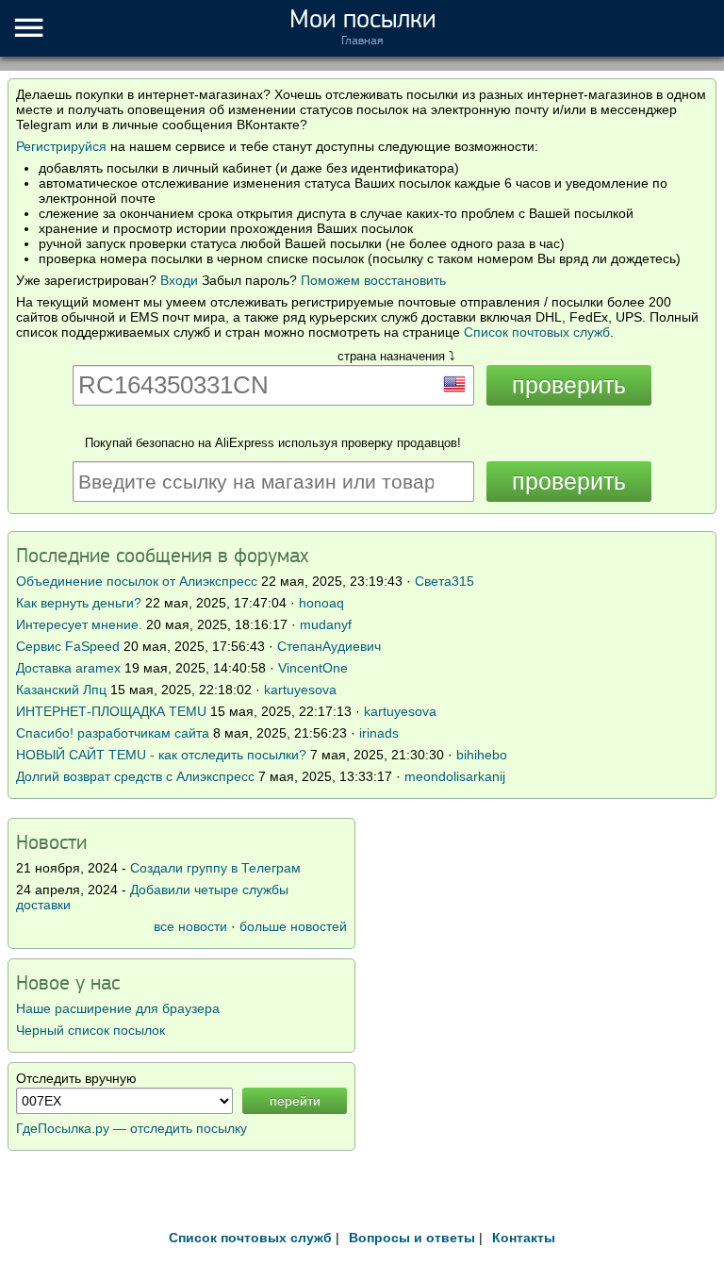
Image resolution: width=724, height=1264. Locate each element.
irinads (379, 732)
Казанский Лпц (61, 689)
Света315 (444, 581)
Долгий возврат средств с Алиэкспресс (135, 776)
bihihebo (481, 754)
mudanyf (326, 624)
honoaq (321, 602)
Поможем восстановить (373, 280)
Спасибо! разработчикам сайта (112, 732)
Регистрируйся (61, 146)
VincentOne (313, 667)
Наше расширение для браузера (118, 1008)
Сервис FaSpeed (68, 646)
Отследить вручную (76, 1078)
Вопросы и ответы (412, 1237)
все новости (190, 926)
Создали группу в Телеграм (215, 867)
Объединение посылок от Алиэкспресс (136, 581)
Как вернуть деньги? (78, 602)
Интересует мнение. (79, 624)
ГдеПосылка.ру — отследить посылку (131, 1128)
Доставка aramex (70, 667)
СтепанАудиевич (329, 646)
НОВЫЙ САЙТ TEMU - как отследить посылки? (161, 754)
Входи (179, 280)
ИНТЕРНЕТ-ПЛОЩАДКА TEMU (111, 711)
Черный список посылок (90, 1030)
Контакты (523, 1237)
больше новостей (293, 926)
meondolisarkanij (454, 776)
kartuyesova (300, 689)
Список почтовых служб (537, 332)
